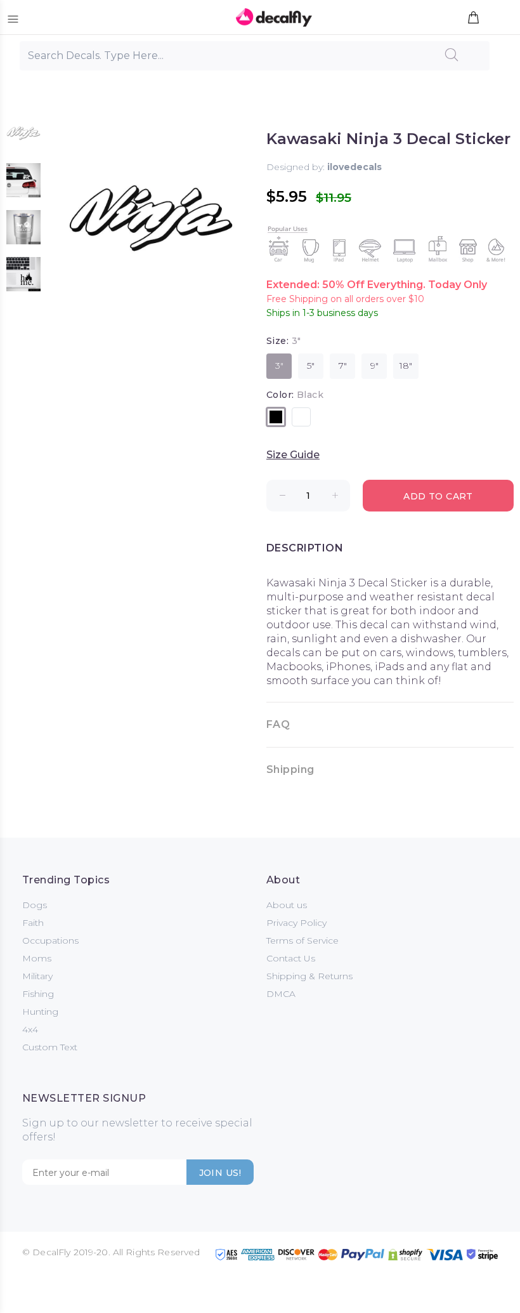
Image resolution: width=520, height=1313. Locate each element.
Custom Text (49, 1047)
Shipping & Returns (309, 976)
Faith (33, 922)
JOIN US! (220, 1172)
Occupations (50, 940)
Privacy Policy (296, 922)
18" (406, 365)
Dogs (34, 905)
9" (374, 365)
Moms (36, 958)
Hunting (40, 1011)
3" (279, 365)
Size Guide (293, 455)
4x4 (30, 1029)
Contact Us (290, 958)
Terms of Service (302, 940)
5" (311, 365)
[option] (23, 139)
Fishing (38, 994)
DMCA (281, 994)
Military (37, 976)
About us (286, 905)
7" (343, 365)
